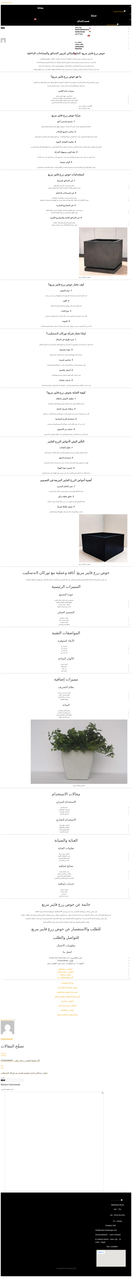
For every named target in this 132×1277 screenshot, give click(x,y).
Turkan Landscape (6, 2)
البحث (2, 1078)
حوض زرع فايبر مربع (6, 1019)
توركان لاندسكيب (67, 983)
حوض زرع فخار (65, 975)
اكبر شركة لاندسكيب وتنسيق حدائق (67, 996)
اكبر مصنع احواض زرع (65, 977)
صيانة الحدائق (93, 24)
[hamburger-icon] (130, 6)
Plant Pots (78, 48)
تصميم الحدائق (83, 21)
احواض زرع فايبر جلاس (65, 972)
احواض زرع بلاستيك (65, 969)
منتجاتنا (40, 8)
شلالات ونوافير (40, 14)
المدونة (3, 28)
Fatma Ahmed (9, 45)
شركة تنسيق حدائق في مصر (67, 1014)
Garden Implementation (83, 25)
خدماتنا (94, 15)
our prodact (82, 38)
